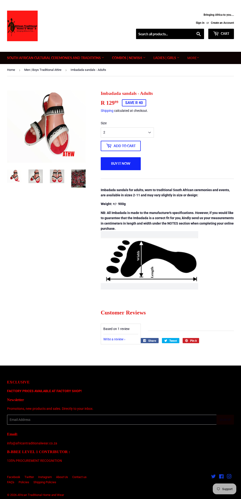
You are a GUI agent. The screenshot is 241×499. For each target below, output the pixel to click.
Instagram (45, 477)
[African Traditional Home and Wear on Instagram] (229, 477)
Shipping (107, 111)
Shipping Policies (44, 482)
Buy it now (120, 163)
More (192, 58)
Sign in (200, 22)
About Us (62, 477)
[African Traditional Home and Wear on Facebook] (221, 477)
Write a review (113, 339)
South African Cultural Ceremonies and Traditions (54, 58)
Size (104, 123)
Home (11, 70)
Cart (224, 34)
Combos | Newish (127, 58)
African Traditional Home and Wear (40, 495)
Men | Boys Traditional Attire (42, 70)
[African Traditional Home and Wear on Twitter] (213, 477)
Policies (24, 482)
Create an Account (222, 22)
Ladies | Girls (165, 58)
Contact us (79, 477)
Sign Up (225, 420)
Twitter (29, 477)
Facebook (13, 477)
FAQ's (10, 482)
